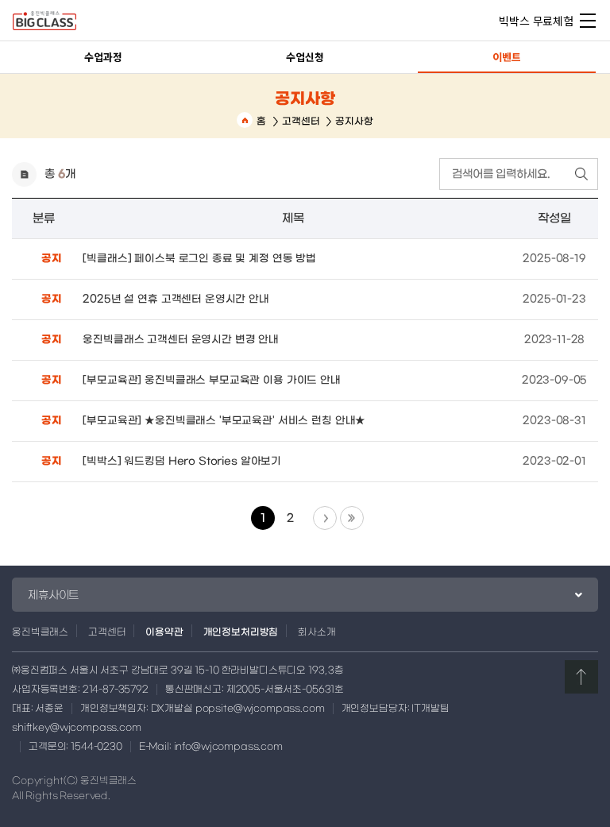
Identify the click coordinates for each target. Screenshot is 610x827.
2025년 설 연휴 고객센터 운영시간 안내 (176, 299)
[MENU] (587, 20)
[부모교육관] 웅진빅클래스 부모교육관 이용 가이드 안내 (212, 380)
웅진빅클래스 (40, 631)
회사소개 (316, 631)
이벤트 (506, 56)
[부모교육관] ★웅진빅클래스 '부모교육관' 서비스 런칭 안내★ (224, 420)
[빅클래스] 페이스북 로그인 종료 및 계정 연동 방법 (199, 258)
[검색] (581, 174)
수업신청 (304, 56)
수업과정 (103, 56)
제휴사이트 (53, 595)
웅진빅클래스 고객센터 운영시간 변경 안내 (181, 339)
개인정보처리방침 (241, 631)
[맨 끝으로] (352, 518)
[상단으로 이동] (581, 677)
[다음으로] (325, 518)
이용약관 (164, 631)
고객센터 (300, 121)
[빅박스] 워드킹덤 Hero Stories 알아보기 (182, 461)
